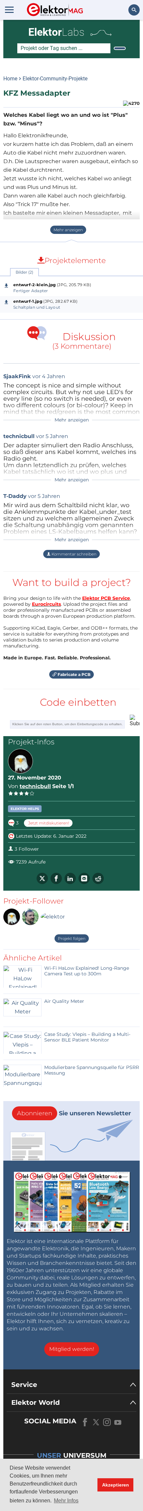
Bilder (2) (24, 272)
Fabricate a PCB (73, 674)
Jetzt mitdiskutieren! (48, 823)
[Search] (120, 48)
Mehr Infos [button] (66, 1500)
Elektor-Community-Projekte (55, 78)
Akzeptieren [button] (115, 1485)
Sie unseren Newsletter (74, 1113)
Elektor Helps (25, 809)
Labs (56, 32)
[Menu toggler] (9, 9)
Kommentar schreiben (73, 554)
